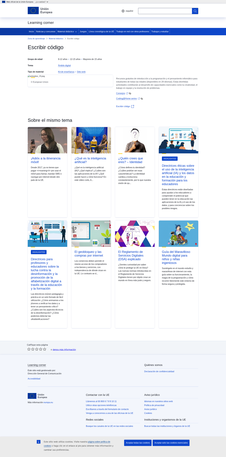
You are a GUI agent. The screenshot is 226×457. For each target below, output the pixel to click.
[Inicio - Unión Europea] (40, 10)
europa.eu (48, 402)
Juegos (83, 31)
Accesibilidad (34, 379)
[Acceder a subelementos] (76, 31)
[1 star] (29, 349)
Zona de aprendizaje (36, 38)
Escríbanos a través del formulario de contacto (107, 409)
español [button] (129, 11)
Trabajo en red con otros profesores (132, 31)
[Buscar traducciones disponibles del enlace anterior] (130, 93)
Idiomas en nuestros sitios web (158, 401)
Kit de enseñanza (66, 72)
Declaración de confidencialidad (159, 371)
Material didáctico (66, 31)
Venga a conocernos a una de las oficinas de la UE (109, 413)
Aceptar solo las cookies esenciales (171, 443)
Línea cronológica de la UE (101, 31)
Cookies (148, 413)
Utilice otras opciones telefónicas (101, 405)
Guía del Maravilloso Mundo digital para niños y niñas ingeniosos (176, 257)
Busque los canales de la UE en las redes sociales (109, 426)
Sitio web (81, 72)
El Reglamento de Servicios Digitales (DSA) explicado (130, 255)
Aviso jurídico (150, 409)
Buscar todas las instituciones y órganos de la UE (167, 426)
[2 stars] (31, 349)
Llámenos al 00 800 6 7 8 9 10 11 (101, 401)
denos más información (64, 349)
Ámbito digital (64, 65)
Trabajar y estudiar (160, 31)
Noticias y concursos (45, 31)
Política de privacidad (154, 405)
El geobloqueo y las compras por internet (89, 253)
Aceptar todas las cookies (138, 443)
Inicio (31, 31)
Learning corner (37, 365)
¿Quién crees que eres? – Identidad (130, 160)
